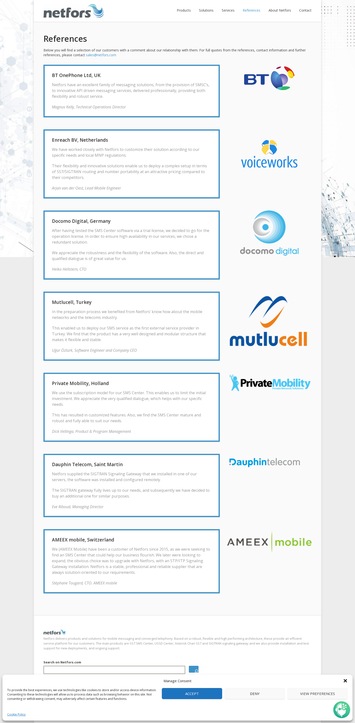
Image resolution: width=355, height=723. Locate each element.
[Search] (194, 669)
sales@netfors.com (101, 55)
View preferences (317, 693)
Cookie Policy (16, 714)
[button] (345, 680)
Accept (192, 693)
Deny (255, 693)
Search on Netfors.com (62, 662)
